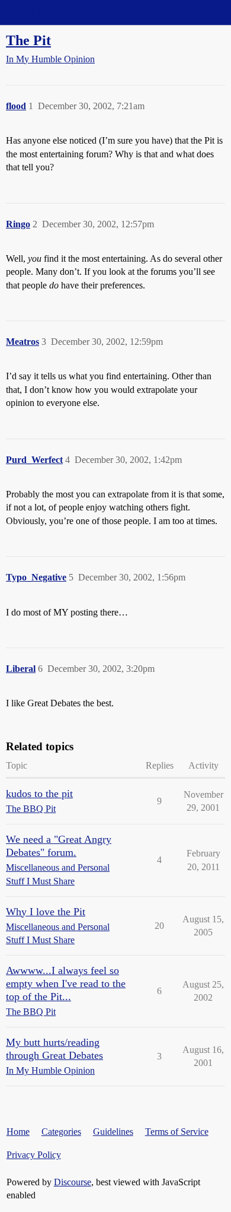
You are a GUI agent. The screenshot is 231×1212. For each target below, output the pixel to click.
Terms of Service (176, 1132)
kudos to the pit (39, 793)
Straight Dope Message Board (62, 12)
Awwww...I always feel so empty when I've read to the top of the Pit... (66, 983)
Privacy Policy (34, 1155)
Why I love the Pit (45, 912)
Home (18, 1132)
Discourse (72, 1182)
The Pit (28, 40)
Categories (61, 1132)
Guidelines (113, 1132)
